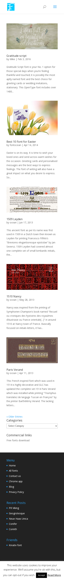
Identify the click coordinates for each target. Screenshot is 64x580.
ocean (13, 222)
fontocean (15, 145)
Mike (12, 59)
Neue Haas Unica (18, 518)
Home (12, 465)
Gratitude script (16, 56)
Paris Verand (14, 370)
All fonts (13, 470)
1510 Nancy (13, 296)
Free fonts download (18, 440)
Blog (11, 486)
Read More (54, 575)
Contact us (15, 476)
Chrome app (16, 481)
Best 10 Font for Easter (21, 142)
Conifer (13, 523)
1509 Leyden (14, 219)
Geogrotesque (17, 513)
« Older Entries (14, 416)
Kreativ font (15, 545)
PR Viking (14, 508)
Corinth (13, 529)
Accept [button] (41, 575)
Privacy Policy (16, 492)
